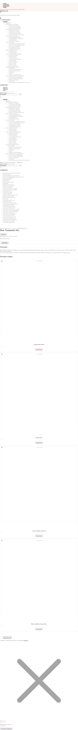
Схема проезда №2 (7, 638)
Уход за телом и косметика (13, 54)
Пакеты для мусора (14, 70)
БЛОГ (4, 90)
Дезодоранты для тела (15, 59)
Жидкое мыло (13, 56)
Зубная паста (12, 51)
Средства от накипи (14, 46)
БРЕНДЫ (5, 87)
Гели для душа (13, 57)
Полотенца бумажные (15, 28)
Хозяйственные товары (12, 66)
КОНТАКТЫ (6, 6)
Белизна (8, 23)
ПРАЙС (5, 7)
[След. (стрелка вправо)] (2, 722)
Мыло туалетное (13, 55)
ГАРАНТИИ (6, 4)
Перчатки (11, 72)
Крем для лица (13, 61)
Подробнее (39, 349)
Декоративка (12, 60)
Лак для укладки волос (15, 77)
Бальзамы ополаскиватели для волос (19, 82)
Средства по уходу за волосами (15, 76)
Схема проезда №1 (7, 636)
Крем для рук (12, 64)
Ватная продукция (14, 30)
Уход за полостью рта (12, 50)
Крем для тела (13, 65)
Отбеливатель (13, 39)
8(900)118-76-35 (4, 10)
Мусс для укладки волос (16, 78)
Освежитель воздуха (15, 48)
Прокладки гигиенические (16, 34)
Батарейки (12, 68)
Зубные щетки (13, 52)
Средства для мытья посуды (17, 43)
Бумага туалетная (14, 25)
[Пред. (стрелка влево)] (0, 722)
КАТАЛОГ (5, 89)
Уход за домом (10, 42)
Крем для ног (12, 63)
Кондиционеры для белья (16, 38)
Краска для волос (14, 79)
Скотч (10, 73)
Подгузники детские (14, 33)
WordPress (25, 640)
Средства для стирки (12, 35)
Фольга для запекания (15, 69)
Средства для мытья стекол (16, 45)
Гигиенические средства (13, 29)
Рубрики (5, 21)
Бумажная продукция (12, 24)
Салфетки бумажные (15, 26)
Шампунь (11, 81)
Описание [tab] (4, 242)
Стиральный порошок (15, 37)
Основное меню (4, 85)
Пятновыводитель (14, 41)
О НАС (5, 3)
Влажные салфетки (14, 32)
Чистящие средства (14, 47)
